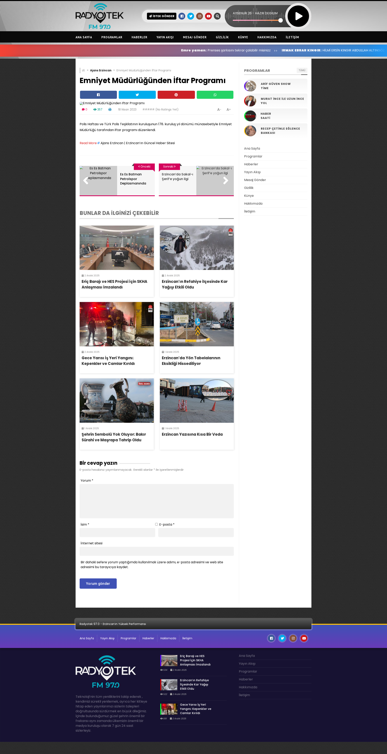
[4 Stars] (151, 109)
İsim (85, 524)
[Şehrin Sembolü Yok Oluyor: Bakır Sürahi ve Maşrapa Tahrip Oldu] (117, 400)
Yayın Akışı (165, 37)
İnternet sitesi (91, 543)
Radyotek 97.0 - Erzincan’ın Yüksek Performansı (113, 624)
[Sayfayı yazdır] (109, 109)
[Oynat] (298, 10)
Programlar (111, 37)
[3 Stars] (148, 109)
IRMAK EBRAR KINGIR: (262, 50)
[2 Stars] (146, 109)
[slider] (257, 20)
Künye (243, 37)
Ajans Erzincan (100, 70)
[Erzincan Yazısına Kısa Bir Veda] (197, 400)
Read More (88, 143)
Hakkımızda (267, 37)
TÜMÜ (302, 70)
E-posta (167, 524)
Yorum (87, 480)
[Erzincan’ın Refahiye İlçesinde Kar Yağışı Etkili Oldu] (197, 248)
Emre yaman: (154, 50)
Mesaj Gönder (195, 37)
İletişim (292, 37)
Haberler (139, 37)
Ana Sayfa (84, 37)
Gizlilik (222, 37)
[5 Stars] (153, 109)
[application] (268, 9)
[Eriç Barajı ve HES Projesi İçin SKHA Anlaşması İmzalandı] (117, 248)
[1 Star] (144, 109)
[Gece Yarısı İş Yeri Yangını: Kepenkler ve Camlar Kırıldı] (117, 324)
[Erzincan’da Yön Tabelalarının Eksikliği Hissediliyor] (197, 324)
